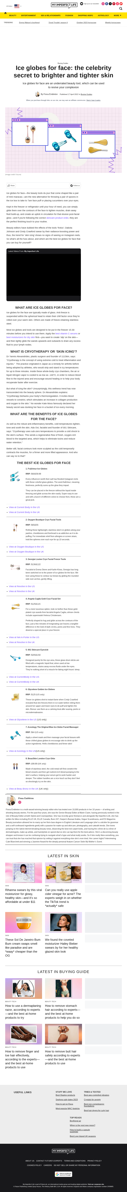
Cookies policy (34, 1165)
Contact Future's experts (49, 1161)
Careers (48, 1165)
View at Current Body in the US (24, 507)
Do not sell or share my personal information (77, 1165)
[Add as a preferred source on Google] (63, 1174)
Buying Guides (63, 63)
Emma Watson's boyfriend (29, 23)
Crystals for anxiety (92, 1100)
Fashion (69, 15)
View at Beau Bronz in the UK (23, 789)
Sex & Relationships (50, 15)
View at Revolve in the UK (22, 591)
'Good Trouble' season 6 (58, 23)
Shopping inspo (85, 15)
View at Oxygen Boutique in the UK (26, 551)
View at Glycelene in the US (23, 719)
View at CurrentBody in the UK (24, 682)
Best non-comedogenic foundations (94, 1105)
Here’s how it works (93, 100)
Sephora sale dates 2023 (67, 1100)
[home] (5, 15)
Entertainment (28, 15)
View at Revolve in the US (22, 586)
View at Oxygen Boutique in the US (26, 547)
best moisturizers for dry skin (20, 337)
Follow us (76, 185)
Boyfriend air (75, 1121)
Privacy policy (94, 1161)
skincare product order (57, 218)
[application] (43, 275)
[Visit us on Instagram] (103, 3)
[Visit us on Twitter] (110, 3)
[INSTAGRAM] (20, 802)
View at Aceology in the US (22, 751)
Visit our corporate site (96, 1184)
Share (13, 185)
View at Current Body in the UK (24, 512)
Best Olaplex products (65, 1095)
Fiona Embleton (51, 94)
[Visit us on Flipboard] (121, 3)
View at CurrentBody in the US (24, 677)
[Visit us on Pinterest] (113, 3)
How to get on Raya (64, 1104)
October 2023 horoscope (86, 23)
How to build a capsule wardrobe (80, 1131)
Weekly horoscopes (113, 23)
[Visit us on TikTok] (117, 3)
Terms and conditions (74, 1161)
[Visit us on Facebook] (106, 3)
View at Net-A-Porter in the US (24, 637)
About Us (29, 1161)
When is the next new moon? (82, 1125)
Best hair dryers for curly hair (96, 1110)
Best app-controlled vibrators (96, 1095)
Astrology (103, 15)
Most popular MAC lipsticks (68, 1108)
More (117, 15)
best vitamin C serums (66, 333)
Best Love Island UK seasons (83, 1136)
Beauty (12, 15)
